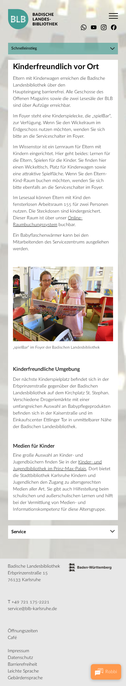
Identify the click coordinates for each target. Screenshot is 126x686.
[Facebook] (114, 27)
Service (18, 532)
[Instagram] (104, 27)
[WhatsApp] (83, 27)
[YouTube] (93, 27)
